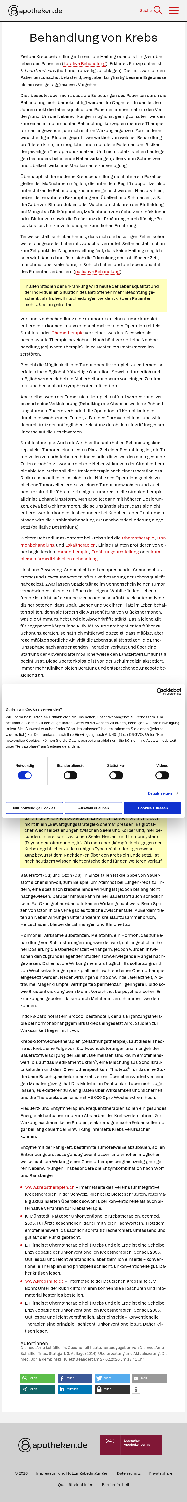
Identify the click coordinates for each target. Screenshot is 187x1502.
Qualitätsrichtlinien (75, 1484)
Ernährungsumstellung (115, 552)
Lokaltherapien (80, 545)
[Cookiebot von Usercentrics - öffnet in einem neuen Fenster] (160, 691)
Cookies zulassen (153, 808)
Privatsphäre (160, 1473)
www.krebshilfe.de (44, 1281)
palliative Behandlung (97, 271)
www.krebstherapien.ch (50, 1187)
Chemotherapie (67, 333)
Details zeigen (160, 793)
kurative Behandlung (85, 63)
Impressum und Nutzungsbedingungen (72, 1473)
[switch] (70, 775)
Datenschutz (128, 1473)
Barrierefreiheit (115, 1484)
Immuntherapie (72, 552)
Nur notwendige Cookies (34, 808)
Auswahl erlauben (93, 808)
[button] (37, 1378)
